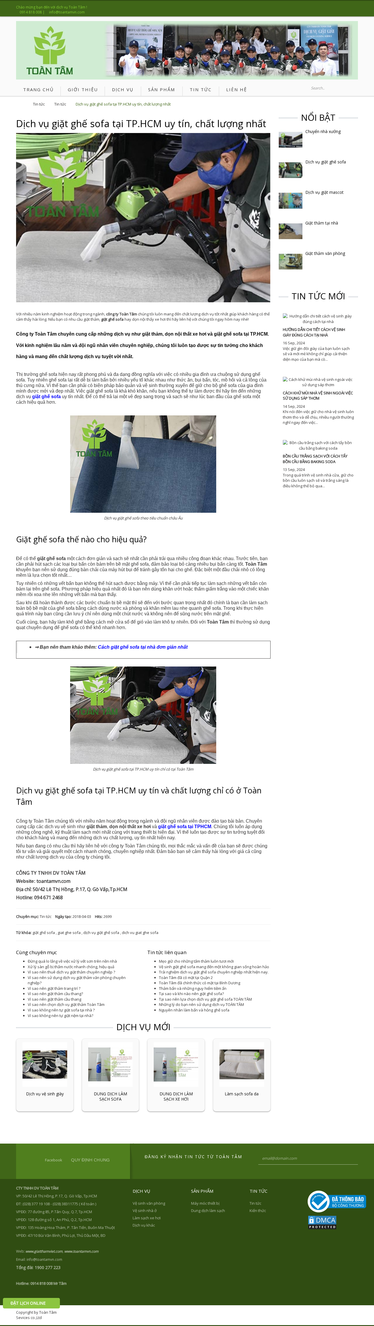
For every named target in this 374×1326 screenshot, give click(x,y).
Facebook (53, 1160)
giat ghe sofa (69, 932)
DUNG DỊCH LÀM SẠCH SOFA (110, 1096)
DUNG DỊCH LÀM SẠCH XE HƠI (176, 1096)
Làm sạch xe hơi (147, 1217)
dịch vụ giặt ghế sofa (101, 932)
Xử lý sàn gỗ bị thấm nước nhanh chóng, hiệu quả (71, 966)
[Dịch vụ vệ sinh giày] (44, 1064)
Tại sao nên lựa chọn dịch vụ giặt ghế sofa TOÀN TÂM (205, 999)
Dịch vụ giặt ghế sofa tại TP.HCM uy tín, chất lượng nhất (123, 104)
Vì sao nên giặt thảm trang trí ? (54, 988)
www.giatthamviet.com (44, 1251)
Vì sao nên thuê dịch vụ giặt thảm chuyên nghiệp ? (71, 972)
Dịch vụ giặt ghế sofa (325, 162)
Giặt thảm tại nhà (321, 223)
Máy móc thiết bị (205, 1203)
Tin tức (39, 104)
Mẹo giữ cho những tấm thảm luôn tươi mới (196, 961)
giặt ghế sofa (43, 932)
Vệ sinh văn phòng (149, 1203)
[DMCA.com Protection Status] (322, 1222)
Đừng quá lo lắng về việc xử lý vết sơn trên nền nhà (72, 961)
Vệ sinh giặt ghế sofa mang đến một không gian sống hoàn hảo (214, 966)
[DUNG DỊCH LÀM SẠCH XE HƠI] (176, 1064)
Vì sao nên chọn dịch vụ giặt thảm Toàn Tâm (66, 1004)
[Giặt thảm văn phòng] (290, 261)
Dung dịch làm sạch (208, 1210)
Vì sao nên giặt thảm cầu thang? (55, 993)
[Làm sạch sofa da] (241, 1064)
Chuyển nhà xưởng (323, 131)
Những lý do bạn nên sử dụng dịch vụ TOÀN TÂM (201, 1004)
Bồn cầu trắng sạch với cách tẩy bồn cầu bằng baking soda (315, 458)
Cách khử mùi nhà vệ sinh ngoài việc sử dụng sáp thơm (318, 395)
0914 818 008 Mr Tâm (48, 1283)
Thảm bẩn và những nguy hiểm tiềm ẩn (192, 988)
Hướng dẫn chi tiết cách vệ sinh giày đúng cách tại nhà (314, 332)
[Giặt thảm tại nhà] (290, 230)
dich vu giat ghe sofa (140, 932)
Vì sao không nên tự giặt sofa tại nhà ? (61, 1010)
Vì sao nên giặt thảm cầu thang (54, 999)
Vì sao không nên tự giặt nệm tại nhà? (60, 1015)
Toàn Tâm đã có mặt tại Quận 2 (186, 977)
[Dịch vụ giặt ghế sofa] (290, 169)
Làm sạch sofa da (242, 1094)
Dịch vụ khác (144, 1225)
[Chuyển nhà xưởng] (290, 139)
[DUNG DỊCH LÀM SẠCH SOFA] (110, 1064)
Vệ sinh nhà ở (145, 1210)
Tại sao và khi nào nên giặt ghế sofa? (191, 993)
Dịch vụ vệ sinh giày (45, 1094)
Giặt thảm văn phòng (325, 253)
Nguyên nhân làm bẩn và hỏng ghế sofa (194, 1010)
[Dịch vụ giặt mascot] (290, 200)
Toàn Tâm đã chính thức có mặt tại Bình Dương (199, 982)
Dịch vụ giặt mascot (324, 192)
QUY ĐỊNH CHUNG (90, 1160)
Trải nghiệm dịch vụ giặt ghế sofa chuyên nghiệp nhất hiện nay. (214, 972)
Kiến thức (258, 1210)
